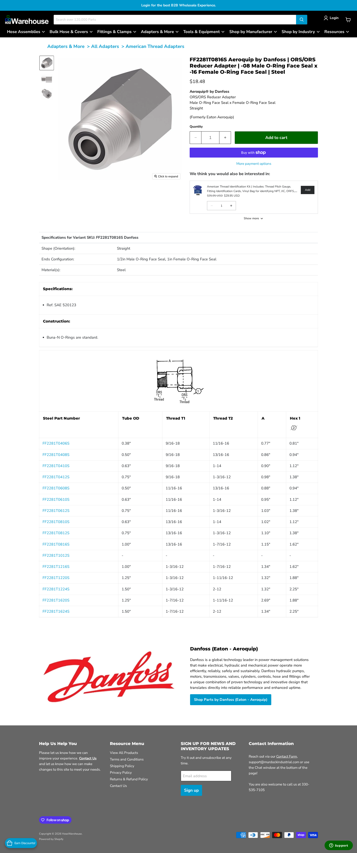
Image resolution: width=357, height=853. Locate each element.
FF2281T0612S (56, 510)
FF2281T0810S (56, 521)
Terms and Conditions (127, 759)
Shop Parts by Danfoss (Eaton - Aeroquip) (230, 699)
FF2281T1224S (56, 589)
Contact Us (118, 785)
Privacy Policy (121, 772)
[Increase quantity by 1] (225, 137)
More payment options (253, 163)
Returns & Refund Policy (129, 779)
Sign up (191, 790)
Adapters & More (65, 46)
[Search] (301, 19)
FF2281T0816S (56, 544)
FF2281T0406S (56, 443)
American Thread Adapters (155, 46)
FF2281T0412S (56, 477)
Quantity (196, 126)
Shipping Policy (122, 766)
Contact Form (286, 756)
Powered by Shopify (51, 839)
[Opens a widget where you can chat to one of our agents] (338, 846)
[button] (332, 17)
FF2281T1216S (56, 566)
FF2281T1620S (56, 600)
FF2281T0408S (56, 454)
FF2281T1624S (56, 611)
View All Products (124, 752)
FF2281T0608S (56, 488)
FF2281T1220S (56, 577)
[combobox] (175, 19)
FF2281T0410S (56, 465)
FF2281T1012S (56, 555)
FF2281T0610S (56, 499)
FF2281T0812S (56, 532)
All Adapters (105, 46)
